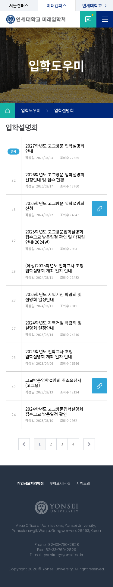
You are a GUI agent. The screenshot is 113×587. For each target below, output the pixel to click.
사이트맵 (83, 483)
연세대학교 (92, 5)
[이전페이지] (24, 444)
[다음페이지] (89, 444)
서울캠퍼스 (19, 5)
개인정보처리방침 (30, 483)
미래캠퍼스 (56, 5)
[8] (88, 19)
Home (7, 110)
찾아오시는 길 (60, 483)
